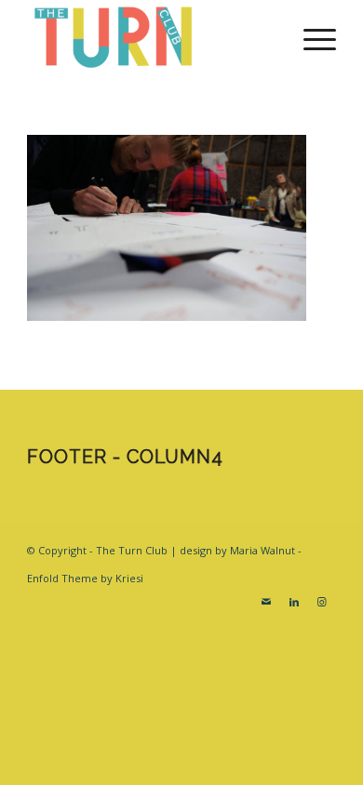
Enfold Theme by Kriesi (85, 578)
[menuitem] (310, 37)
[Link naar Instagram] (322, 602)
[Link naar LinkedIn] (294, 602)
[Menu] (310, 37)
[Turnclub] (150, 37)
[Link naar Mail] (266, 602)
